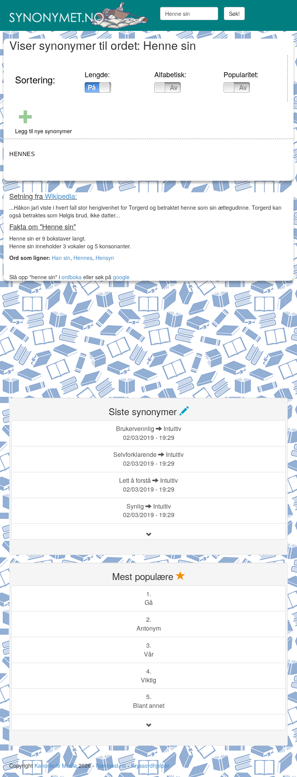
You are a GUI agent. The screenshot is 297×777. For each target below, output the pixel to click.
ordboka (71, 277)
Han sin (61, 257)
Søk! (234, 13)
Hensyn (105, 257)
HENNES (22, 154)
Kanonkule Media (56, 765)
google (121, 277)
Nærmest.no (111, 765)
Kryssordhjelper (150, 765)
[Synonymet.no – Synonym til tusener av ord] (76, 15)
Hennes (82, 257)
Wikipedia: (61, 196)
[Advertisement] (67, 340)
